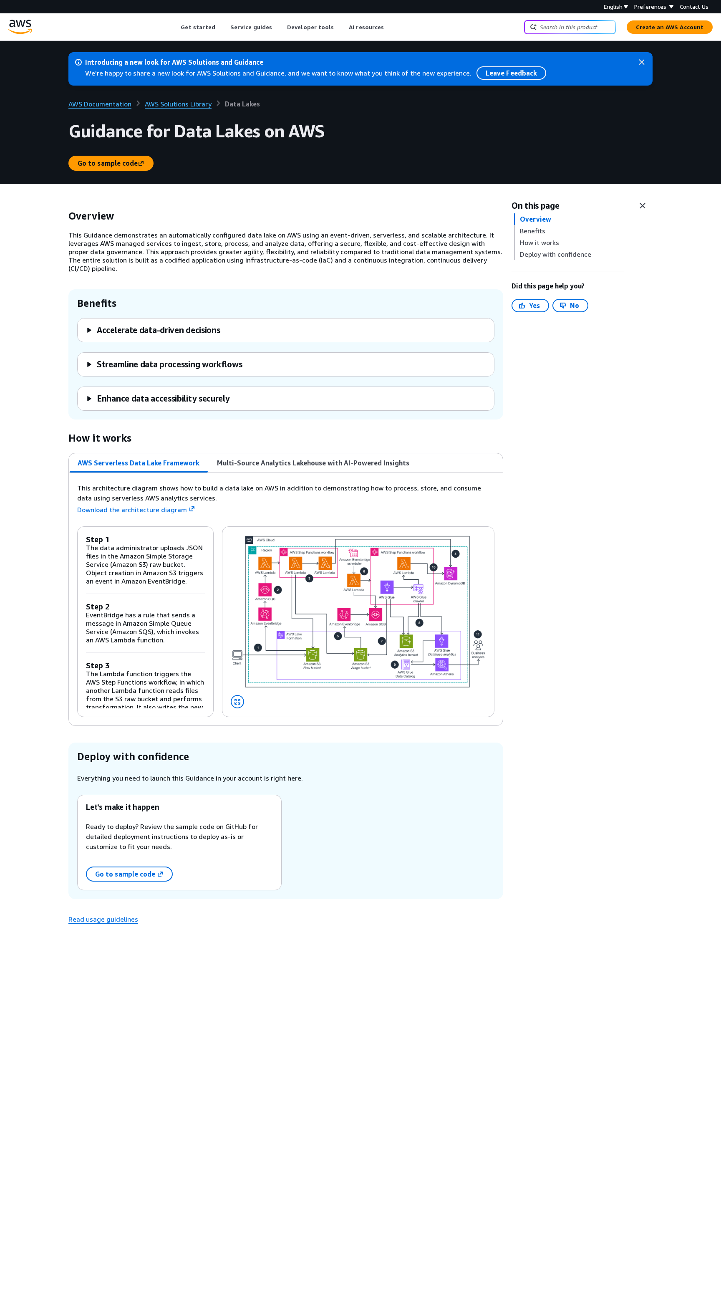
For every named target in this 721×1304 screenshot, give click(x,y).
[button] (153, 330)
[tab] (139, 463)
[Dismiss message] (642, 62)
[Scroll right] (390, 27)
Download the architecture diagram (132, 509)
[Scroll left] (174, 27)
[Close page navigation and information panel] (642, 205)
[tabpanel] (286, 599)
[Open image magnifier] (237, 701)
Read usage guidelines (103, 919)
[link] (242, 104)
